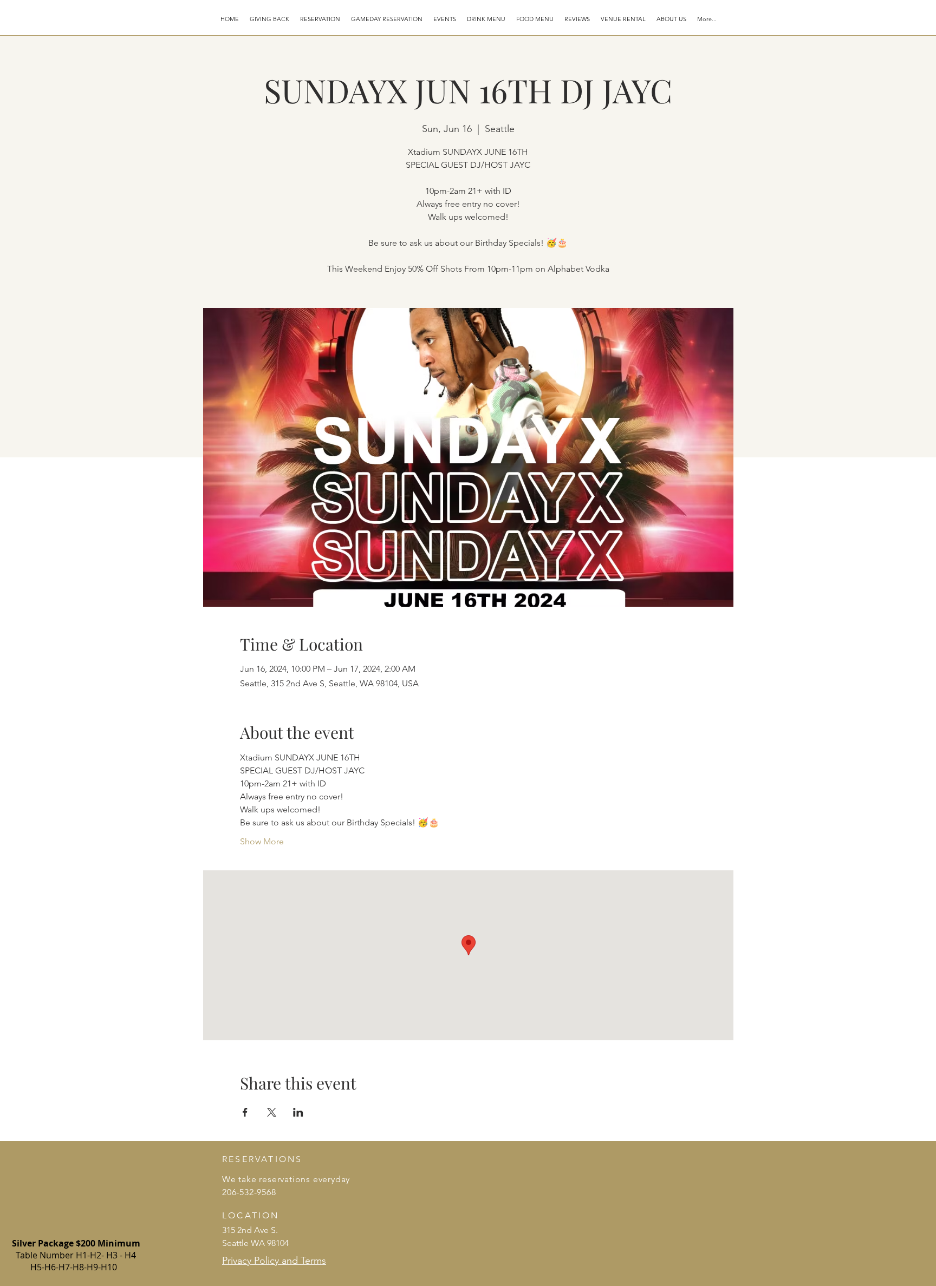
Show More (262, 841)
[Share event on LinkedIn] (298, 1112)
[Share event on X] (271, 1112)
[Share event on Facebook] (245, 1112)
